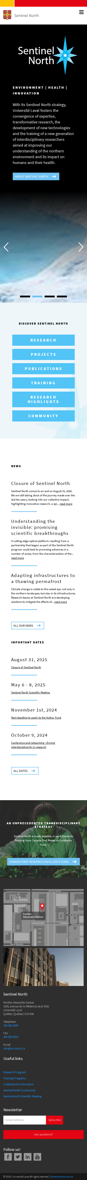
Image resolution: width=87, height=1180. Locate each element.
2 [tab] (37, 1056)
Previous (5, 627)
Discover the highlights (43, 655)
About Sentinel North (31, 176)
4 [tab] (62, 1056)
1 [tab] (25, 1056)
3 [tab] (50, 1056)
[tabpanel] (43, 627)
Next (81, 627)
